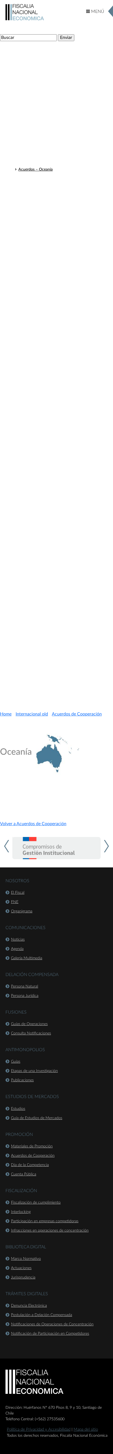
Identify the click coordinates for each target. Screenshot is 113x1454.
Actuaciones (21, 1268)
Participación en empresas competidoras (44, 1221)
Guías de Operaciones (29, 1024)
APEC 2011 (28, 195)
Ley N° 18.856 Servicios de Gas (44, 631)
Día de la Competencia (30, 1165)
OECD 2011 (28, 216)
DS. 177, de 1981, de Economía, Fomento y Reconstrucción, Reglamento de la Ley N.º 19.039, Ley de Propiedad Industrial (63, 598)
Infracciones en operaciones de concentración (50, 1230)
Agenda (17, 949)
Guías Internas (26, 682)
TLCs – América (31, 94)
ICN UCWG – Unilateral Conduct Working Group (59, 316)
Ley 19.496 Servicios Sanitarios (44, 638)
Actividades (24, 75)
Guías (15, 1061)
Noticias (18, 939)
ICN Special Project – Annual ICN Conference (56, 330)
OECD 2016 (28, 245)
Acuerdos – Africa (33, 155)
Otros (23, 352)
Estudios (18, 1109)
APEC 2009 (28, 338)
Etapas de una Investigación (34, 1071)
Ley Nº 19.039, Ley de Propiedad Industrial (54, 479)
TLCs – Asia (28, 115)
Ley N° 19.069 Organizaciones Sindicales (52, 652)
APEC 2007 (28, 359)
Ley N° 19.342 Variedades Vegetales (48, 645)
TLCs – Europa (30, 101)
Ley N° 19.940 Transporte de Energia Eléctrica (56, 611)
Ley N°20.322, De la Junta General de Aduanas (57, 521)
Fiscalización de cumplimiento (36, 1202)
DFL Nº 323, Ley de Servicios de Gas (49, 571)
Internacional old (32, 714)
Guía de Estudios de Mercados (36, 1118)
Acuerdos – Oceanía (35, 169)
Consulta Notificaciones (31, 1033)
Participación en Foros (34, 179)
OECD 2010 (28, 259)
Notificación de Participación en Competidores (50, 1334)
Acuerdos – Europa (34, 148)
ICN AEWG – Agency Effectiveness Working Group (61, 302)
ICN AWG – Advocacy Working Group (50, 295)
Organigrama (21, 911)
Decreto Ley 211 (28, 413)
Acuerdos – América (35, 141)
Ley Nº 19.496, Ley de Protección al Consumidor (59, 486)
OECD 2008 (28, 273)
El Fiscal (17, 893)
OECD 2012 (28, 223)
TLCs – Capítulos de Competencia (45, 85)
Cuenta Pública (23, 1174)
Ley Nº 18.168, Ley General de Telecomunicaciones (61, 439)
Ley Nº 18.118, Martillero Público (46, 432)
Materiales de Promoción (32, 1146)
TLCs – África (29, 108)
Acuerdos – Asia (32, 162)
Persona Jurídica (24, 996)
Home (6, 714)
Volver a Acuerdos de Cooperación (33, 824)
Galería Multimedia (26, 958)
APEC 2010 (28, 188)
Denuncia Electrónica (29, 1306)
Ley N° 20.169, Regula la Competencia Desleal (57, 514)
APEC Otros (28, 209)
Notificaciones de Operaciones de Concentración (52, 1324)
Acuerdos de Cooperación (38, 132)
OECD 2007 (28, 280)
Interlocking (21, 1212)
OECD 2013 (28, 231)
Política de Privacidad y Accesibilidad (38, 1429)
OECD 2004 (28, 288)
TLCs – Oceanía (31, 123)
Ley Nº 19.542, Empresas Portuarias (48, 494)
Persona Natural (24, 986)
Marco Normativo (26, 1259)
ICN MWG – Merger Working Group (49, 323)
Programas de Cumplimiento (42, 252)
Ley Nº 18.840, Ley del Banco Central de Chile (56, 472)
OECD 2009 (28, 266)
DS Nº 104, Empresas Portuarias (45, 585)
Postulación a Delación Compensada (41, 1315)
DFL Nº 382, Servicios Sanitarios (45, 578)
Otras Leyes (24, 424)
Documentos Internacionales (40, 65)
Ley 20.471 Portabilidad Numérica (46, 659)
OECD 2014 (28, 238)
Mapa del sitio (86, 1429)
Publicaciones (22, 1080)
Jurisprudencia (23, 1277)
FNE (14, 902)
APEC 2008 (28, 345)
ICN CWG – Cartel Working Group (47, 309)
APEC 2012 (28, 202)
